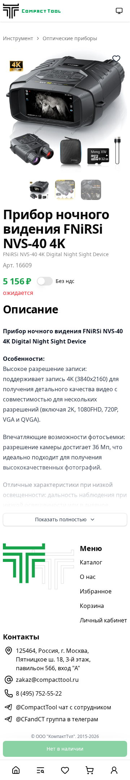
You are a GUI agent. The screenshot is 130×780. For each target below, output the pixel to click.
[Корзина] (89, 770)
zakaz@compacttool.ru (47, 680)
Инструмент (18, 38)
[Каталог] (40, 770)
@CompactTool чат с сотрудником (63, 707)
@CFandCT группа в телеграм (57, 719)
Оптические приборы (70, 38)
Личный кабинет (103, 620)
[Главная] (16, 770)
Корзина (92, 606)
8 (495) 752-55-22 (39, 693)
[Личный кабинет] (114, 770)
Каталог (91, 562)
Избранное (96, 591)
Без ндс (65, 281)
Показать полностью (61, 519)
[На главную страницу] (32, 11)
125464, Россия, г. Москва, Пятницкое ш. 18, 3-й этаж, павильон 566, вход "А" (53, 659)
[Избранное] (65, 770)
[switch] (45, 281)
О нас (88, 577)
